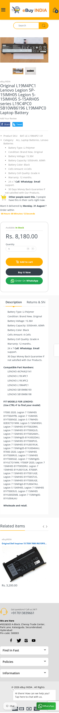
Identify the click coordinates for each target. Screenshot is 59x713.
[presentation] (43, 526)
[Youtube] (33, 640)
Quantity (10, 244)
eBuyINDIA (7, 539)
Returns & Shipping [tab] (40, 302)
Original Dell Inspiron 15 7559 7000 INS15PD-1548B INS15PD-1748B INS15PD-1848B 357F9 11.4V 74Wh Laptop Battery (24, 543)
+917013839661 (22, 613)
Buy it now (24, 272)
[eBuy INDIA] (29, 9)
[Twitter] (18, 640)
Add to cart (26, 261)
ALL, (18, 140)
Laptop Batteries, (30, 140)
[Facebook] (11, 640)
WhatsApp (27, 181)
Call (17, 181)
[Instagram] (26, 640)
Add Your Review (8, 118)
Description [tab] (14, 302)
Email (37, 181)
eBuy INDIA (5, 81)
